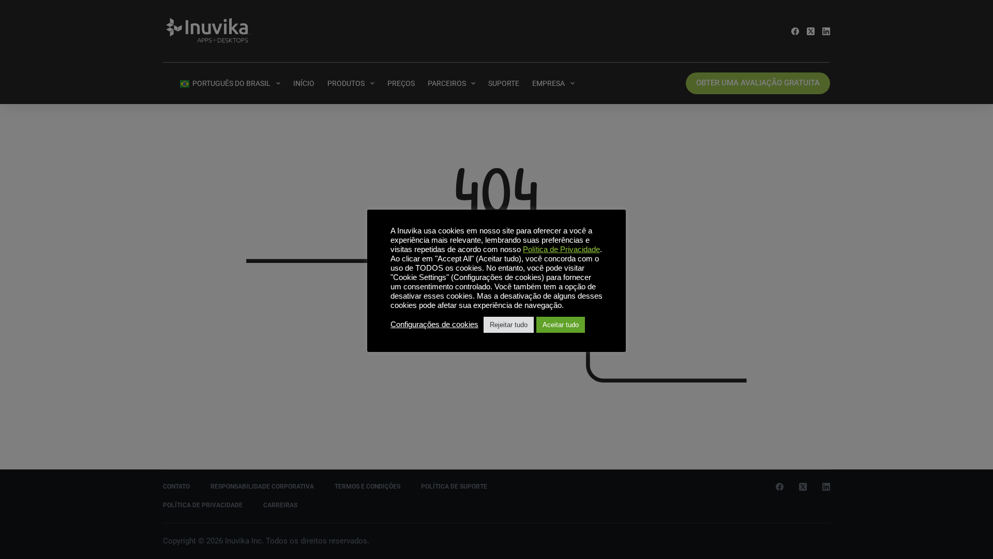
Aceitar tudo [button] (561, 325)
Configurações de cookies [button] (434, 324)
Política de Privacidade (561, 249)
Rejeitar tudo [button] (509, 325)
